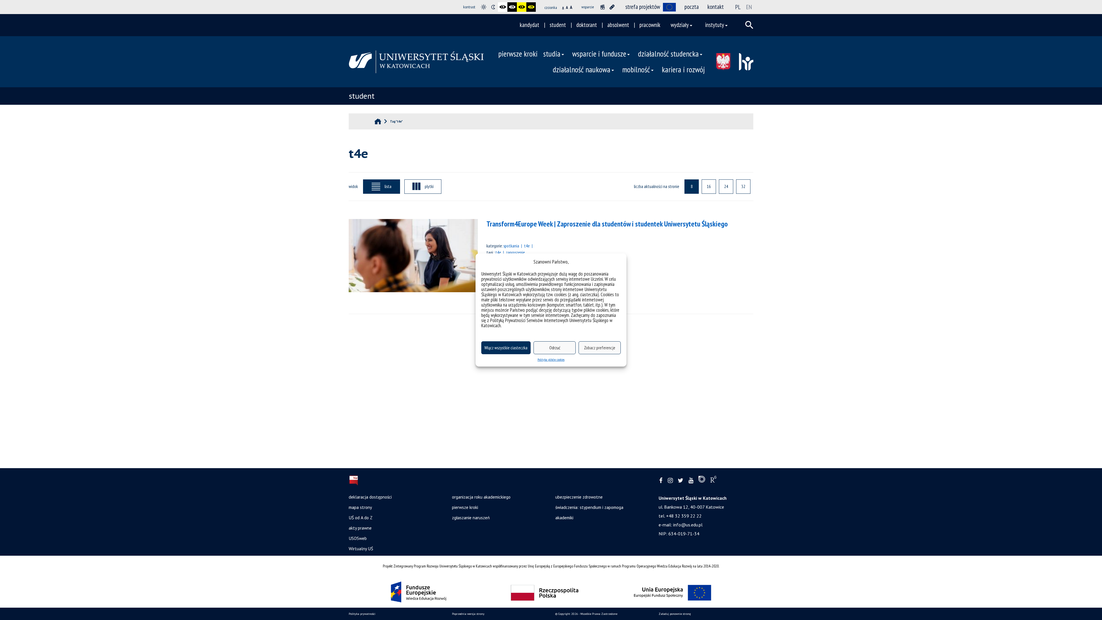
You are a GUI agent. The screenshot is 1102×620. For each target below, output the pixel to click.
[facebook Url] (661, 480)
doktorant (586, 25)
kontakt (715, 7)
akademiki (564, 517)
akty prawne (360, 528)
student (558, 25)
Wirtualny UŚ (361, 548)
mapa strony (360, 507)
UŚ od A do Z (360, 517)
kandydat (529, 25)
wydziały (680, 25)
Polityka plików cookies (551, 359)
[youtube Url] (690, 480)
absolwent (618, 25)
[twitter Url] (680, 480)
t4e (527, 246)
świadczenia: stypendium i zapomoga (589, 507)
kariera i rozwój (683, 69)
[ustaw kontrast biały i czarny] (512, 7)
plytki (429, 186)
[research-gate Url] (713, 480)
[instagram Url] (670, 480)
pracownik (649, 25)
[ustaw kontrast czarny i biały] (502, 7)
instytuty (714, 25)
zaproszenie (515, 252)
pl (738, 7)
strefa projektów (642, 7)
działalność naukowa (581, 69)
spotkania (511, 246)
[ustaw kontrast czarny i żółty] (521, 7)
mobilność (636, 69)
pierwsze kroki (518, 54)
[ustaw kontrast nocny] (493, 7)
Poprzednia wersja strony (468, 614)
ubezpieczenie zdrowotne (579, 497)
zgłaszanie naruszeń (471, 517)
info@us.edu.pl (688, 525)
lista (388, 186)
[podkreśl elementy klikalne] (612, 7)
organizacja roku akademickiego (481, 497)
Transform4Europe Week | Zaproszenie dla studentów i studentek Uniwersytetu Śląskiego (607, 223)
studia (551, 54)
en (749, 7)
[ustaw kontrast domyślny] (483, 7)
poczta (691, 7)
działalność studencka (668, 54)
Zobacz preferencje (599, 347)
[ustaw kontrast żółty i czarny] (531, 7)
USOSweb (358, 538)
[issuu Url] (702, 480)
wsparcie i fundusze (599, 54)
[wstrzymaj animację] (602, 7)
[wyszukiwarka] (749, 25)
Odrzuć (554, 347)
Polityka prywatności (362, 614)
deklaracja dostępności (370, 497)
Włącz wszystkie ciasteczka (505, 347)
